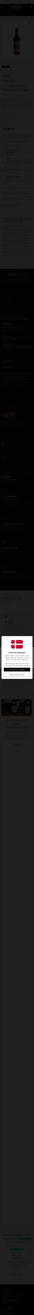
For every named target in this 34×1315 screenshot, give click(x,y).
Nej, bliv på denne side (17, 675)
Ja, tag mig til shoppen (17, 669)
